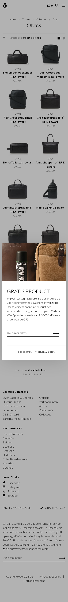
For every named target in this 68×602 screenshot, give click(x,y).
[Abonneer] (55, 333)
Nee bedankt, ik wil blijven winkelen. (36, 351)
